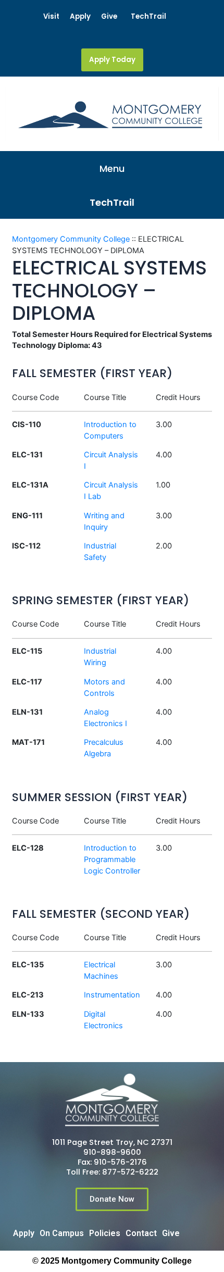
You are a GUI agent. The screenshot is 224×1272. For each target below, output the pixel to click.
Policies (104, 1233)
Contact (141, 1233)
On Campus (62, 1233)
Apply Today (112, 60)
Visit (51, 16)
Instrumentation (112, 995)
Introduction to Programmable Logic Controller (112, 859)
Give (109, 16)
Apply (80, 16)
